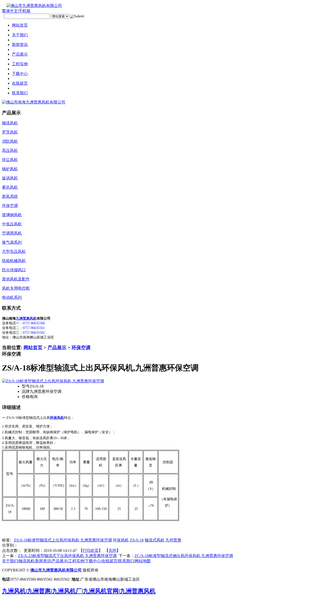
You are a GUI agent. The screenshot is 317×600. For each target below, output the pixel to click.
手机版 (24, 11)
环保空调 (81, 347)
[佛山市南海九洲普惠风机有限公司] (33, 102)
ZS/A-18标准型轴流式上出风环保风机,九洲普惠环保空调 (63, 540)
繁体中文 (10, 11)
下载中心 (93, 561)
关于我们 (10, 561)
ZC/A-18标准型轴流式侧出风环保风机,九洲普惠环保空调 (183, 556)
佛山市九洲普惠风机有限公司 (56, 570)
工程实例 (76, 561)
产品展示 (57, 347)
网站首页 (33, 347)
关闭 (112, 550)
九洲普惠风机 (26, 318)
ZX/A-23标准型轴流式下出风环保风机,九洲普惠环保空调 (67, 556)
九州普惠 (173, 540)
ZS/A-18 (137, 540)
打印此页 (91, 550)
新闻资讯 (43, 561)
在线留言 (109, 561)
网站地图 (143, 561)
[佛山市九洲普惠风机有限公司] (32, 5)
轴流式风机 (154, 540)
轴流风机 (26, 561)
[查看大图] (53, 381)
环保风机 (121, 540)
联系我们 (126, 561)
